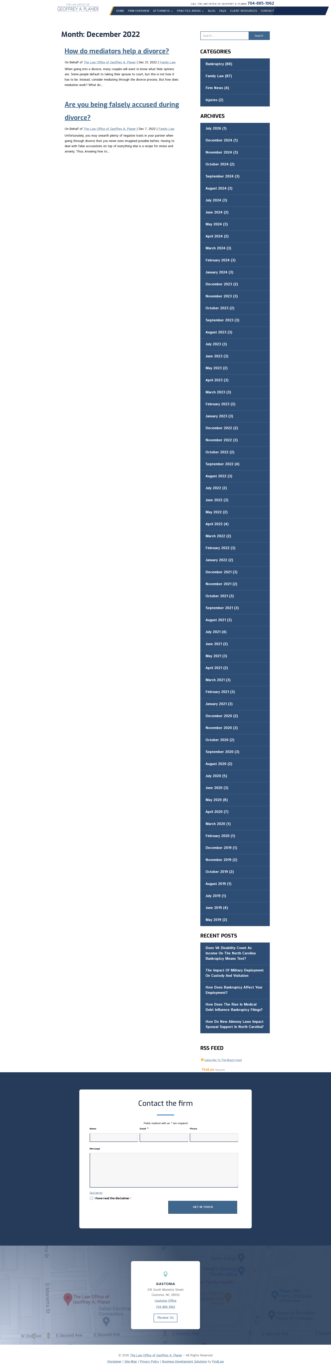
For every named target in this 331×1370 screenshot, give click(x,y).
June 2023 (213, 356)
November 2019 (218, 860)
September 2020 (219, 752)
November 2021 (218, 584)
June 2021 (213, 644)
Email (144, 1128)
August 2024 (216, 188)
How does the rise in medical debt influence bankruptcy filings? (234, 1007)
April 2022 (214, 524)
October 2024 (217, 164)
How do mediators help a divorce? (117, 51)
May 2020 (213, 800)
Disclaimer (96, 1193)
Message (95, 1148)
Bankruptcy (214, 64)
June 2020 (213, 788)
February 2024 (217, 260)
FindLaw (218, 1361)
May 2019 (213, 920)
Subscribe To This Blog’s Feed (223, 1060)
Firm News (214, 88)
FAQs (222, 11)
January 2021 (216, 704)
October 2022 (216, 452)
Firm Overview (138, 11)
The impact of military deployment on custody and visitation (234, 973)
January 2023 (216, 416)
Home (120, 11)
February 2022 (217, 548)
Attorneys (161, 11)
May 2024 (213, 224)
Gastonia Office (165, 1301)
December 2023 (218, 284)
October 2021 (216, 596)
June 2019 (213, 907)
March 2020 (215, 824)
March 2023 (215, 392)
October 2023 (216, 308)
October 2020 (216, 740)
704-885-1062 (261, 3)
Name (93, 1128)
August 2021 (215, 620)
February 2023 (217, 404)
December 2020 (218, 716)
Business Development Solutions (184, 1361)
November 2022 (218, 440)
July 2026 (213, 128)
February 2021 (217, 692)
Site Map (130, 1361)
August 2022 (215, 476)
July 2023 (213, 344)
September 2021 (219, 608)
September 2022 (219, 464)
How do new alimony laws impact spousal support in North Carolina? (234, 1024)
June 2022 (213, 500)
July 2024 (213, 200)
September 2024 (219, 176)
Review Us (165, 1317)
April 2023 (214, 380)
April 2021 (213, 668)
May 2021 (213, 656)
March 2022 (215, 536)
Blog (211, 11)
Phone (193, 1128)
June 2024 (214, 212)
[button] (327, 1345)
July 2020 (213, 776)
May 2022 (213, 512)
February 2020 (217, 836)
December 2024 (218, 140)
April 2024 (214, 236)
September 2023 (219, 320)
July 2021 (212, 632)
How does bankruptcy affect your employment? (234, 990)
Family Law (167, 62)
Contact (267, 11)
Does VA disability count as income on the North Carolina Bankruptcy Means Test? (230, 953)
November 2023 (218, 296)
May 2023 (213, 368)
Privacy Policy (149, 1361)
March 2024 (215, 248)
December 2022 (218, 428)
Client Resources (243, 11)
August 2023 (215, 332)
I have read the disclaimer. (113, 1198)
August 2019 (215, 884)
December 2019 (218, 848)
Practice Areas (189, 11)
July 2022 (213, 488)
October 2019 (216, 871)
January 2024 (216, 272)
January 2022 (216, 560)
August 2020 (215, 764)
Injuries (211, 100)
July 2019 (212, 896)
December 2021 (218, 572)
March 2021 (215, 680)
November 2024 (218, 152)
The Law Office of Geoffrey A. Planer (110, 62)
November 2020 (218, 728)
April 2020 (214, 811)
